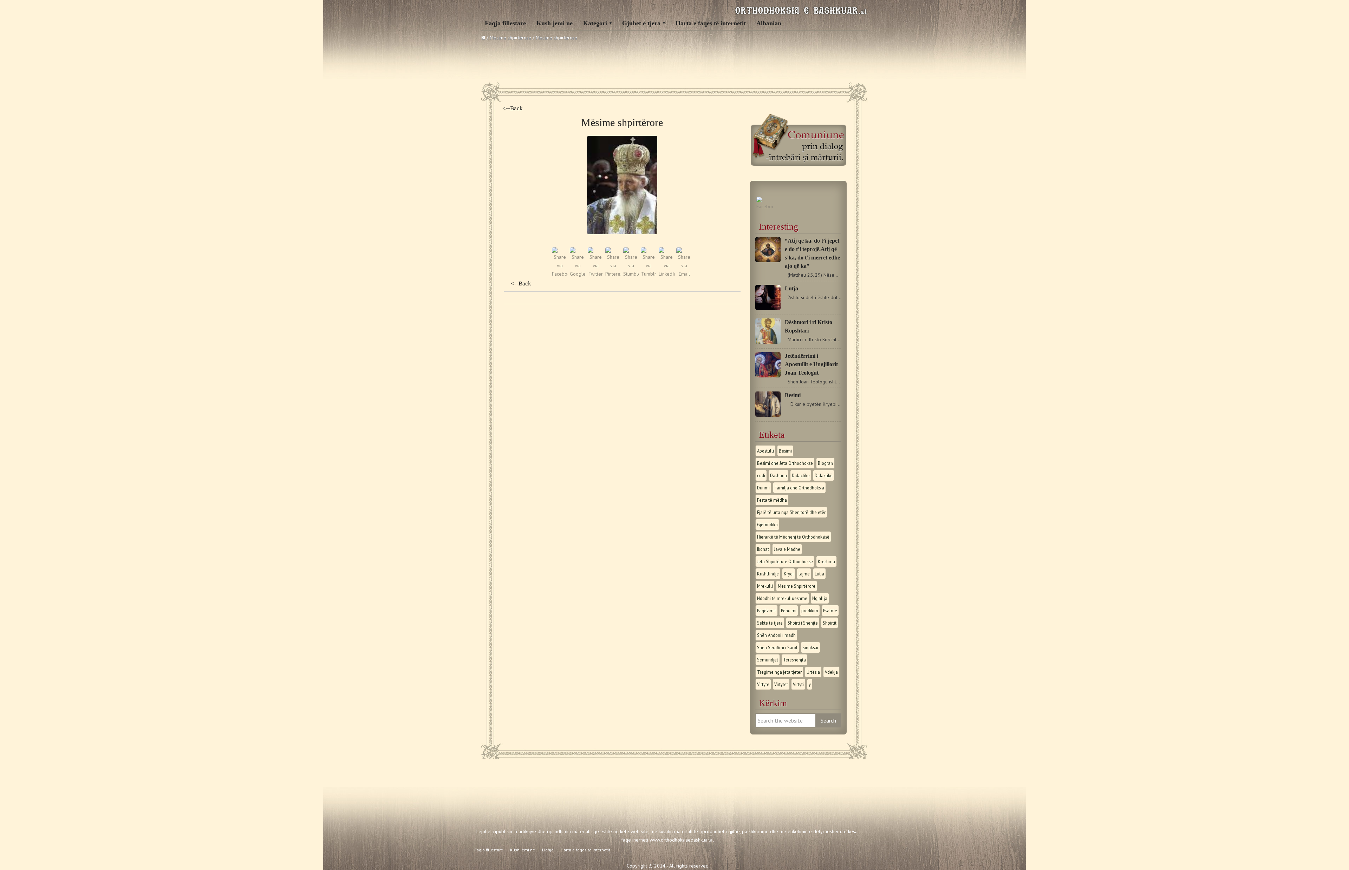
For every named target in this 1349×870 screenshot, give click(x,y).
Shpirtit (829, 623)
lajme (804, 573)
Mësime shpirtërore (510, 37)
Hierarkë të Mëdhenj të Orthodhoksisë (793, 537)
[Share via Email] (684, 274)
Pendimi (788, 610)
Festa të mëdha (772, 500)
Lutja (791, 288)
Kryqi (789, 573)
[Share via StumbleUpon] (631, 274)
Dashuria (778, 475)
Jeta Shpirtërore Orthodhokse (785, 561)
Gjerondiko (767, 524)
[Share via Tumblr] (649, 274)
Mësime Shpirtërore (796, 586)
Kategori (595, 23)
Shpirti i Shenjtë (803, 623)
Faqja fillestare (505, 23)
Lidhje (548, 849)
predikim (809, 610)
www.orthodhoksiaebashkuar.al (682, 840)
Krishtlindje (768, 573)
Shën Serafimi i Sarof (777, 647)
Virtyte (763, 684)
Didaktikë (824, 475)
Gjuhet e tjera (641, 23)
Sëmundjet (767, 660)
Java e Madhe (787, 549)
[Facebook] (764, 206)
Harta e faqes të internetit (711, 23)
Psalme (830, 610)
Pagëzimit (766, 610)
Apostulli (765, 451)
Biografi (825, 463)
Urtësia (813, 672)
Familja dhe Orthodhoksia (799, 487)
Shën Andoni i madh (776, 635)
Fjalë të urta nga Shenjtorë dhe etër (791, 512)
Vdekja (831, 672)
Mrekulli (765, 586)
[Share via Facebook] (560, 274)
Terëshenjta (794, 660)
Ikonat (763, 549)
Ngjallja (819, 598)
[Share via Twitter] (596, 274)
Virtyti (798, 684)
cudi (761, 475)
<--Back (512, 108)
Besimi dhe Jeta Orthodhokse (785, 463)
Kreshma (826, 561)
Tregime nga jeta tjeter (779, 672)
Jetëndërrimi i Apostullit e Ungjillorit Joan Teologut (811, 364)
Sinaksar (810, 647)
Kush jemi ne (554, 23)
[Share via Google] (578, 274)
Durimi (763, 487)
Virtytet (781, 684)
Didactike (801, 475)
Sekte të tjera (770, 623)
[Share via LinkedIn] (666, 274)
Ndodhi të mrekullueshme (782, 598)
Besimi (793, 395)
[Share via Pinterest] (613, 274)
